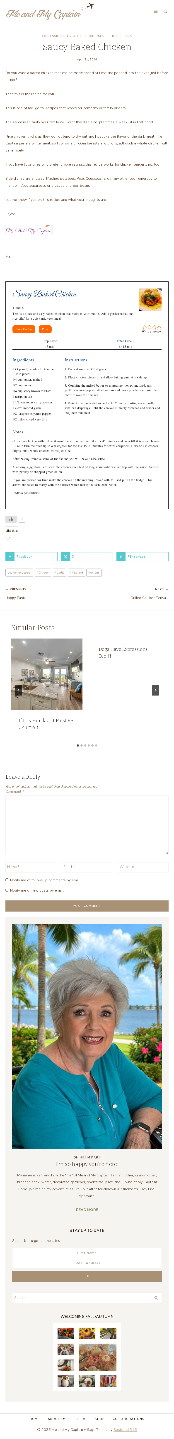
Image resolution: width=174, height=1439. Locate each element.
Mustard (76, 573)
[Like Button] (11, 519)
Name (13, 867)
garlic (59, 573)
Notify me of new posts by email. (37, 890)
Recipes (126, 36)
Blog (82, 1419)
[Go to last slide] (18, 690)
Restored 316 (125, 1429)
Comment (14, 791)
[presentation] (46, 674)
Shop (100, 1419)
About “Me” (58, 1419)
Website (127, 867)
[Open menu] (155, 11)
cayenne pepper (19, 573)
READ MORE (87, 1209)
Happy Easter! (16, 593)
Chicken (43, 573)
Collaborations (129, 1419)
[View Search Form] (165, 11)
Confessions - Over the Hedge (68, 36)
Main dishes (107, 36)
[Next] (155, 690)
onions (94, 573)
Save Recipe (24, 329)
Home (35, 1419)
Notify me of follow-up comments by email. (45, 880)
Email (69, 867)
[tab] (78, 745)
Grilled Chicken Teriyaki (149, 593)
